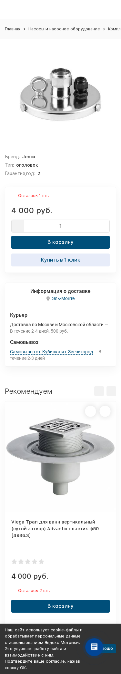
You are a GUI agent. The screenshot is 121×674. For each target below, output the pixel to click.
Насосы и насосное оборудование (64, 28)
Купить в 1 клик (60, 260)
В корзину (60, 242)
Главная (12, 28)
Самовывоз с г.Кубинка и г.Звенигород (51, 351)
